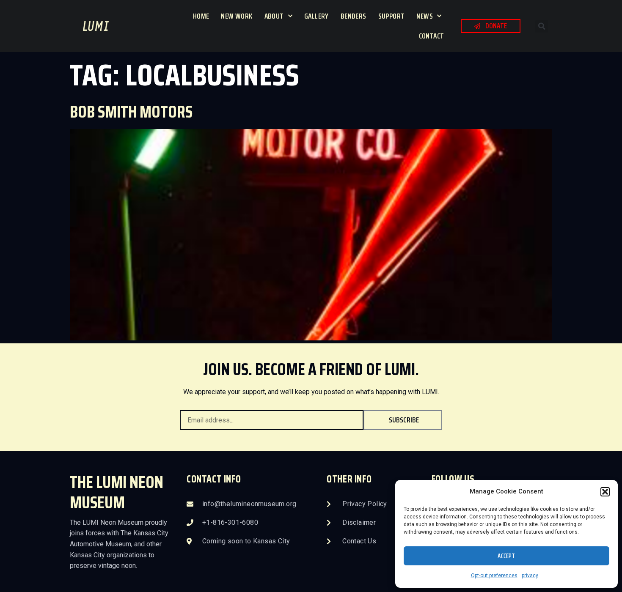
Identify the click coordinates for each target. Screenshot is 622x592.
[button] (605, 492)
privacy (530, 575)
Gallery (316, 16)
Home (201, 16)
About (274, 16)
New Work (236, 16)
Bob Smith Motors (131, 112)
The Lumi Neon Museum (116, 492)
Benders (353, 16)
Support (391, 16)
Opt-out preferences (494, 575)
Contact (431, 35)
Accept (506, 556)
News (424, 16)
